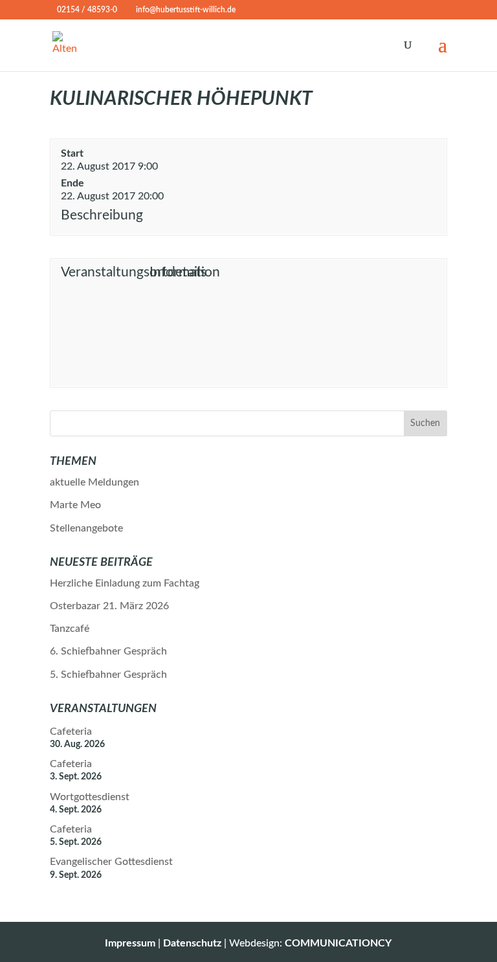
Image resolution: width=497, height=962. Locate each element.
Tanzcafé (69, 628)
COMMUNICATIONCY (338, 943)
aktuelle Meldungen (94, 482)
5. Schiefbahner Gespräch (108, 674)
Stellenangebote (86, 528)
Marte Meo (75, 505)
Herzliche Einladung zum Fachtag (124, 583)
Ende (72, 183)
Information (184, 272)
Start (72, 153)
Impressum (130, 943)
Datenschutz (192, 943)
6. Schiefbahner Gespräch (108, 651)
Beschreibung (102, 215)
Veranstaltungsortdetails (103, 272)
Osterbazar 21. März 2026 (109, 606)
